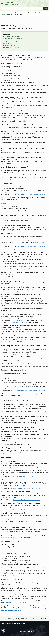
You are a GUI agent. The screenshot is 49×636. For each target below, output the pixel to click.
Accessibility (10, 623)
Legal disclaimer (18, 623)
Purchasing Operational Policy (20, 322)
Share (17, 618)
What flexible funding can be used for (12, 38)
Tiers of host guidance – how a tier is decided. (22, 592)
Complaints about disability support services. (17, 602)
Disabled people (10, 12)
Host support (6, 43)
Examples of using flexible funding (20, 249)
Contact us (3, 623)
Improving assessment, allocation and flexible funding (29, 12)
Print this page (8, 618)
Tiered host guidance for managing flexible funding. (26, 476)
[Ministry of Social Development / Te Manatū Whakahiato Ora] (9, 632)
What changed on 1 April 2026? (11, 36)
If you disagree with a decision (11, 47)
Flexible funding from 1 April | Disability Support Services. (31, 194)
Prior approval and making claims (11, 41)
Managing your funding (9, 45)
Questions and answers (7, 14)
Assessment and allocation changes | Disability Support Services (24, 609)
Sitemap (25, 623)
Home (2, 12)
